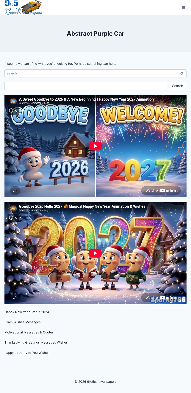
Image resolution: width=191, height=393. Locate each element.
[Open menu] (183, 7)
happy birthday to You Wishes (26, 353)
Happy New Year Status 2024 (26, 312)
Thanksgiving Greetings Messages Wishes (36, 342)
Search (177, 86)
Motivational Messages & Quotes (29, 332)
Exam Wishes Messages (22, 322)
